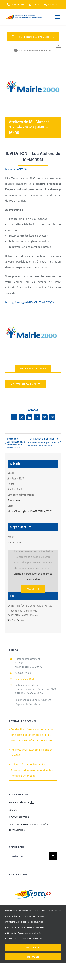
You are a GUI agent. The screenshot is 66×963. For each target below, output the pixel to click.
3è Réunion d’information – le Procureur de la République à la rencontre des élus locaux (43, 442)
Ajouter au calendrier (25, 384)
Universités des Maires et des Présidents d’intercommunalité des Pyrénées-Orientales (32, 770)
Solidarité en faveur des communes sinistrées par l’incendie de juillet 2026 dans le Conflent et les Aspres (32, 735)
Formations (14, 500)
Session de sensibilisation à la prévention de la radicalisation (16, 443)
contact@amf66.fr (25, 679)
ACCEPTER (33, 947)
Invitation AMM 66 (16, 169)
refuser (33, 956)
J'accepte (33, 588)
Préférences (54, 911)
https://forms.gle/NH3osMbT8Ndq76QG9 (29, 302)
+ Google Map (17, 620)
